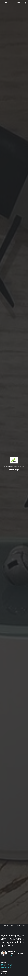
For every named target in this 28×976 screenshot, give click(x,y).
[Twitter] (2, 965)
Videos (18, 925)
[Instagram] (11, 965)
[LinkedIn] (5, 965)
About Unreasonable (6, 3)
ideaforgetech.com (6, 967)
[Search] (25, 3)
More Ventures (18, 3)
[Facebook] (8, 965)
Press (23, 925)
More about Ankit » (12, 955)
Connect (12, 925)
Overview (5, 925)
